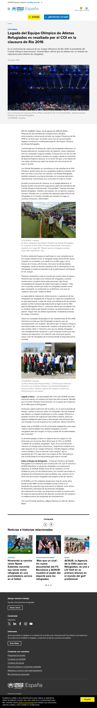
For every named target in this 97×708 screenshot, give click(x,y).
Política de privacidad (14, 694)
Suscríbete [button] (14, 643)
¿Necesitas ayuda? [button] (58, 17)
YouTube (31, 623)
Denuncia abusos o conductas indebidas (24, 666)
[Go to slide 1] (47, 586)
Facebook (20, 623)
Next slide (86, 544)
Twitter (9, 623)
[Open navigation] (9, 9)
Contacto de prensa (16, 663)
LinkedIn (14, 623)
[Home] (20, 9)
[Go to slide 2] (49, 586)
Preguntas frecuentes (16, 655)
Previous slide (10, 544)
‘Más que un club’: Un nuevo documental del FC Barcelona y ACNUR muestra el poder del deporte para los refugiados (48, 570)
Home (10, 23)
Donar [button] (81, 10)
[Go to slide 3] (51, 586)
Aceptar (87, 699)
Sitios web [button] (86, 10)
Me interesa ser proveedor (18, 674)
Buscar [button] (76, 10)
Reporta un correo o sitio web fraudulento (25, 670)
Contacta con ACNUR (16, 659)
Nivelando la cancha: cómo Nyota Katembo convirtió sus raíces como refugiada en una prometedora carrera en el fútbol (20, 570)
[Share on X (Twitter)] (45, 525)
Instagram (25, 623)
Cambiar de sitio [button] (33, 2)
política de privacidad (26, 703)
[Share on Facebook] (51, 525)
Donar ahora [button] (15, 607)
